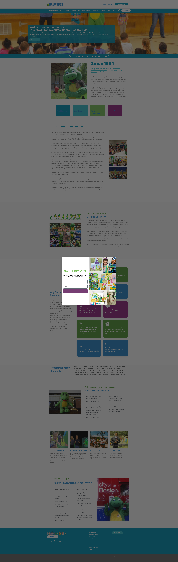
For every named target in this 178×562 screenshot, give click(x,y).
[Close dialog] (114, 258)
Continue (75, 291)
